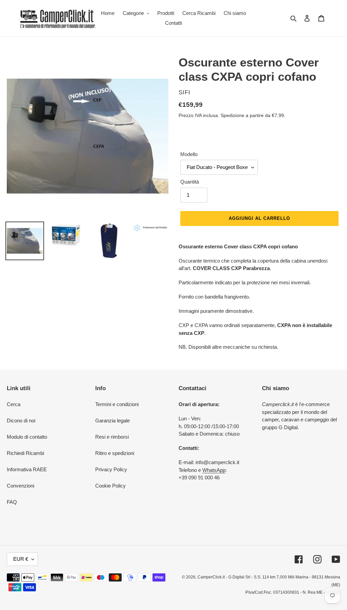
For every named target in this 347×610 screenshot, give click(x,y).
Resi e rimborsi (112, 437)
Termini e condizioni (117, 404)
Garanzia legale (112, 420)
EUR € (20, 559)
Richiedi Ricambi (25, 453)
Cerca (13, 404)
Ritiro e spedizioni (114, 453)
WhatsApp (213, 470)
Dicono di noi (21, 420)
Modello (189, 154)
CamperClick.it (211, 577)
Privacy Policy (111, 469)
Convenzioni (20, 486)
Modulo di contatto (27, 437)
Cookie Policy (110, 486)
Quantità (189, 182)
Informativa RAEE (27, 469)
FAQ (12, 502)
